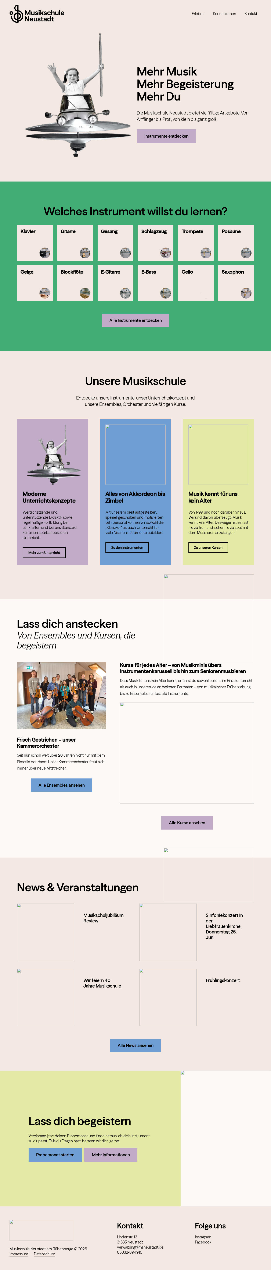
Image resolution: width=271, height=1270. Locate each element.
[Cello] (196, 283)
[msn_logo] (37, 14)
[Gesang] (115, 243)
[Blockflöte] (75, 283)
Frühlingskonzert (223, 980)
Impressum (19, 1254)
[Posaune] (236, 243)
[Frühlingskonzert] (168, 997)
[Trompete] (196, 243)
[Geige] (35, 283)
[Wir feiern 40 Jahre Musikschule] (45, 997)
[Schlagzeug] (156, 243)
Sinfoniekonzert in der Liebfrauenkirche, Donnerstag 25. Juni (224, 926)
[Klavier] (35, 243)
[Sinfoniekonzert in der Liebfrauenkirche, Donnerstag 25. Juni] (168, 932)
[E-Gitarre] (115, 283)
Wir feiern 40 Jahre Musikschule (102, 983)
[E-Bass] (156, 283)
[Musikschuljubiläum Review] (45, 932)
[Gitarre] (75, 243)
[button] (207, 13)
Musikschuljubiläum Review (103, 918)
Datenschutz (44, 1254)
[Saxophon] (236, 283)
